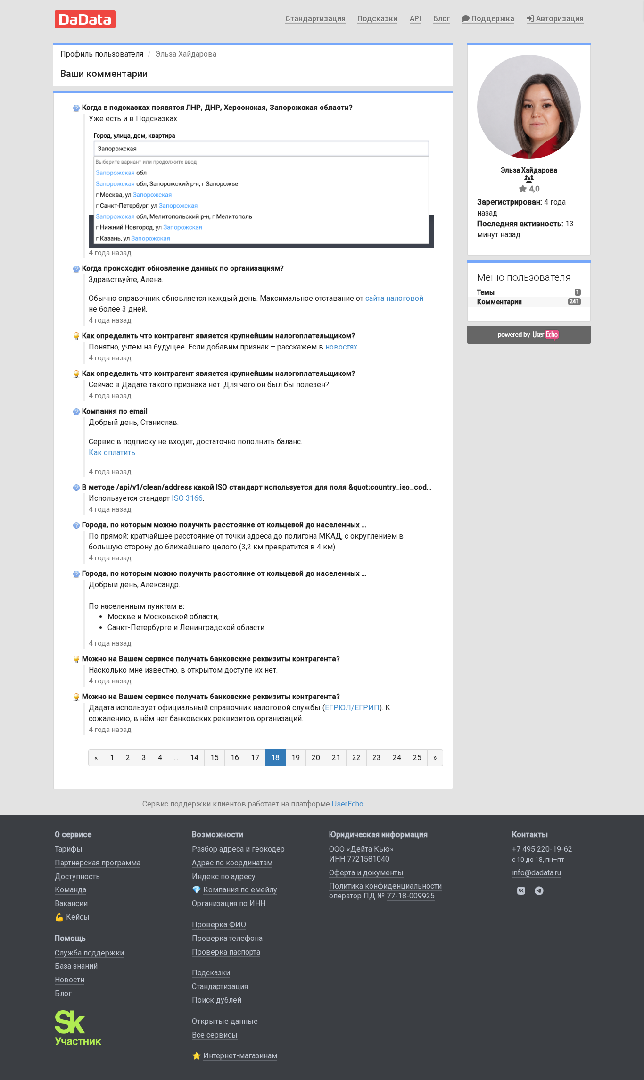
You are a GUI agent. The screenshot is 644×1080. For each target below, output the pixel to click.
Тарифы (69, 849)
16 (235, 757)
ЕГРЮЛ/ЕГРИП (352, 707)
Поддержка (492, 18)
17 (255, 757)
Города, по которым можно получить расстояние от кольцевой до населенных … (224, 525)
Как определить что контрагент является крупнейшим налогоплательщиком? (218, 336)
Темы (486, 292)
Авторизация (559, 18)
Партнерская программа (97, 862)
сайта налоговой (394, 298)
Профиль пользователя (101, 54)
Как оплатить (112, 452)
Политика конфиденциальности (385, 885)
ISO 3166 (187, 498)
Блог (441, 18)
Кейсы (78, 917)
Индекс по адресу (224, 876)
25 (417, 757)
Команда (70, 889)
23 (376, 757)
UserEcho (347, 803)
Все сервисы (215, 1034)
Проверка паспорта (226, 951)
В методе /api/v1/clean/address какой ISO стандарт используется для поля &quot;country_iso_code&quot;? (269, 487)
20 (316, 757)
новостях (341, 346)
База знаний (76, 966)
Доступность (77, 876)
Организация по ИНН (228, 903)
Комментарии (499, 302)
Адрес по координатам (232, 862)
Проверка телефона (227, 938)
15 (214, 757)
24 (397, 757)
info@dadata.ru (536, 872)
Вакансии (71, 903)
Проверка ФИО (219, 924)
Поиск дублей (216, 1000)
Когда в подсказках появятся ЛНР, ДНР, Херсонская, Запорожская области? (217, 107)
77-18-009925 (411, 895)
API (415, 18)
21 (336, 757)
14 (194, 757)
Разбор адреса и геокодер (238, 849)
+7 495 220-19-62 (542, 849)
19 (295, 757)
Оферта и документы (366, 872)
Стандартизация (315, 18)
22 (356, 757)
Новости (69, 979)
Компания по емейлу (240, 889)
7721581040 (368, 859)
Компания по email (115, 411)
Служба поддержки (89, 952)
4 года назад (110, 253)
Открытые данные (225, 1021)
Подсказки (377, 18)
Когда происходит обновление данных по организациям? (183, 268)
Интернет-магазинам (240, 1055)
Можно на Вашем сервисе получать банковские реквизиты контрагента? (211, 659)
